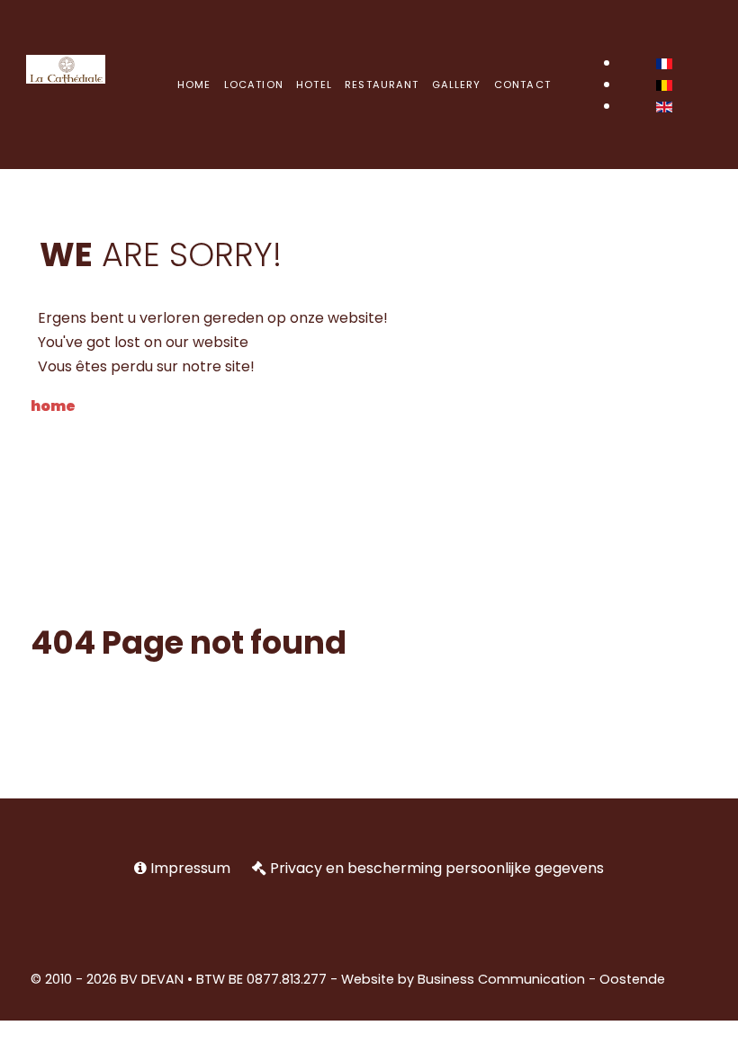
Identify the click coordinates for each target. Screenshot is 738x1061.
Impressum (190, 868)
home (53, 406)
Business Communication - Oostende (541, 979)
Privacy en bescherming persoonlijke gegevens (437, 868)
